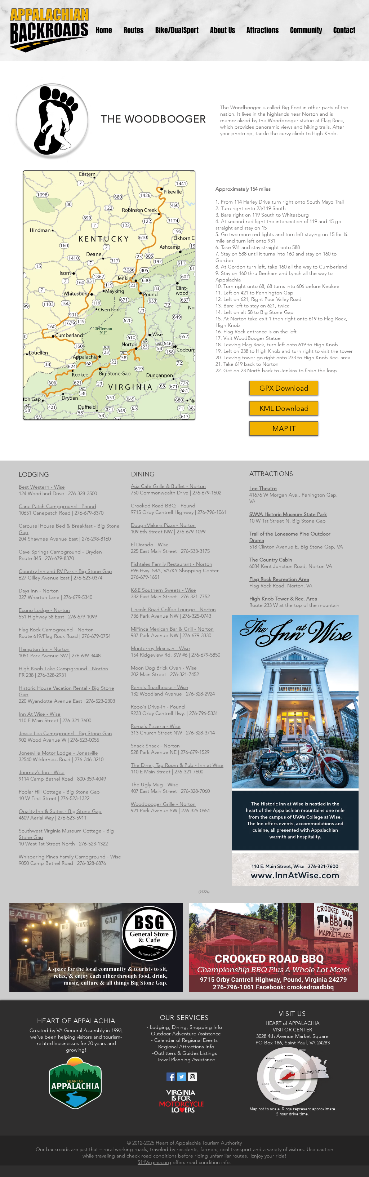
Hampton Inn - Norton (44, 649)
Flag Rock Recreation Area (279, 579)
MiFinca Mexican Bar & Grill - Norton (172, 629)
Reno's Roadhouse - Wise (159, 687)
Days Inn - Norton (39, 590)
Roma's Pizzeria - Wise (156, 726)
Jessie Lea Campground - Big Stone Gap (65, 733)
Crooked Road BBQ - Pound (163, 505)
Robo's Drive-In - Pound (158, 706)
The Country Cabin (270, 559)
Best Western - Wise (42, 487)
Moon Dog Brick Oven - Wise (164, 668)
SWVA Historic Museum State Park (288, 514)
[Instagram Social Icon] (192, 1076)
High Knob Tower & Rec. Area (283, 598)
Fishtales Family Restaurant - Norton (171, 564)
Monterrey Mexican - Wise (160, 648)
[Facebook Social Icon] (170, 1076)
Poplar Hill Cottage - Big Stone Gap (59, 792)
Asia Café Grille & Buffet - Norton (168, 486)
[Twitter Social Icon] (181, 1076)
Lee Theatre (263, 488)
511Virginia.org (154, 1162)
